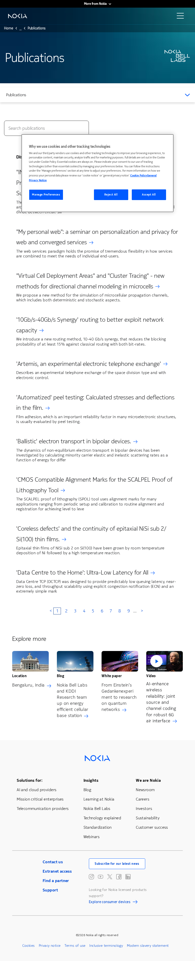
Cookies (28, 945)
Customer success (152, 827)
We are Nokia (148, 780)
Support (50, 890)
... (20, 29)
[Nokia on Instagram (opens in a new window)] (91, 876)
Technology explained (102, 818)
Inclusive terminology (106, 945)
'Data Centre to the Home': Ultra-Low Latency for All (82, 572)
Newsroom (145, 789)
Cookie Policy (138, 175)
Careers (142, 799)
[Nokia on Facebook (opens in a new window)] (118, 876)
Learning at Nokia (99, 799)
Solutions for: (29, 780)
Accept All (149, 195)
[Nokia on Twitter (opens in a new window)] (109, 876)
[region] (97, 173)
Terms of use (74, 945)
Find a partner (56, 880)
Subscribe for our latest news (117, 864)
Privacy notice (50, 945)
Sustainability (147, 818)
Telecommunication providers (43, 808)
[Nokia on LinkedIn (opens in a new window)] (128, 876)
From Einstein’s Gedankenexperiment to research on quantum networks (119, 697)
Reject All (111, 195)
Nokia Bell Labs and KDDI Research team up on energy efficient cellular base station (72, 700)
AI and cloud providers (36, 789)
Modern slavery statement (148, 945)
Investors (144, 808)
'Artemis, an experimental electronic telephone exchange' (88, 364)
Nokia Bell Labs (97, 808)
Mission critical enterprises (40, 799)
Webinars (92, 836)
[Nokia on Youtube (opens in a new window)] (100, 876)
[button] (164, 661)
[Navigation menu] (182, 17)
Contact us (53, 862)
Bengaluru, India (28, 685)
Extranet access (57, 871)
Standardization (98, 827)
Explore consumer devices (109, 902)
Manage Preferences (46, 195)
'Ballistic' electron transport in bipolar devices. (73, 441)
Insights (91, 780)
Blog (87, 789)
